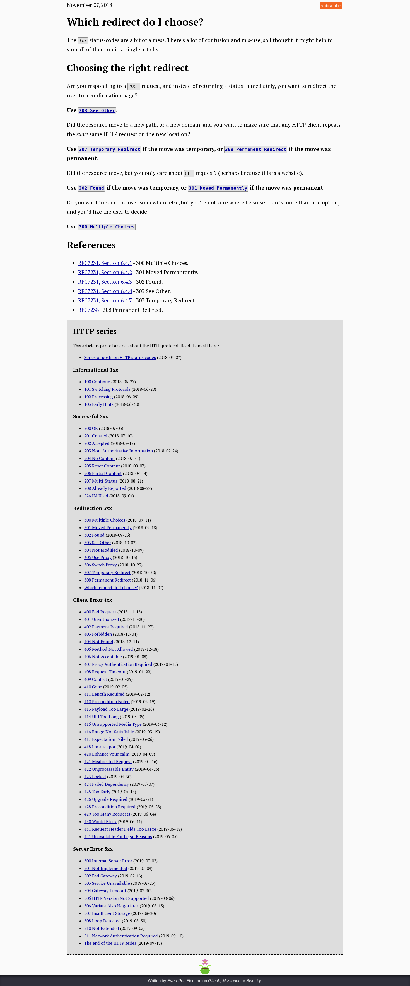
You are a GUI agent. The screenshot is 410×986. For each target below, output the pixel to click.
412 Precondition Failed (107, 701)
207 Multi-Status (100, 481)
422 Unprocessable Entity (109, 769)
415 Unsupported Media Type (113, 724)
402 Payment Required (106, 627)
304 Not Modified (101, 550)
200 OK (91, 428)
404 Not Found (98, 641)
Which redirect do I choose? (111, 587)
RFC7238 (88, 309)
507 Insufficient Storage (107, 913)
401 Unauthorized (101, 619)
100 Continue (97, 381)
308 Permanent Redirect (107, 580)
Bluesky (253, 980)
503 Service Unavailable (107, 883)
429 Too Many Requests (107, 814)
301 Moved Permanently (108, 527)
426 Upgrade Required (105, 799)
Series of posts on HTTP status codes (120, 357)
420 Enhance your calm (106, 754)
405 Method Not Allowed (108, 649)
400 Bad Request (100, 611)
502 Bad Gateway (100, 876)
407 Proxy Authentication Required (118, 664)
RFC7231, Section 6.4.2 (105, 272)
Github (214, 980)
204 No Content (99, 458)
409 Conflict (95, 679)
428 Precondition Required (110, 806)
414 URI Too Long (101, 716)
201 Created (95, 435)
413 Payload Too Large (106, 709)
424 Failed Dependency (106, 784)
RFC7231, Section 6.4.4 (105, 291)
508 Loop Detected (102, 921)
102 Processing (98, 396)
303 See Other (97, 542)
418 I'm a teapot (99, 746)
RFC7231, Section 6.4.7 (105, 300)
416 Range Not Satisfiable (109, 731)
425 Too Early (97, 791)
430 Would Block (100, 821)
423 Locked (95, 776)
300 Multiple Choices (104, 520)
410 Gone (93, 687)
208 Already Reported (105, 488)
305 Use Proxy (98, 557)
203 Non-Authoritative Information (118, 451)
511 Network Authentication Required (121, 936)
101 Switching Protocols (107, 389)
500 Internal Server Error (108, 861)
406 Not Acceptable (103, 656)
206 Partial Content (103, 473)
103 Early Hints (99, 404)
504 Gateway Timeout (105, 890)
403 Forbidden (98, 634)
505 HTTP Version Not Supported (116, 898)
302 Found (94, 535)
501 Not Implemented (105, 868)
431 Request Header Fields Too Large (120, 829)
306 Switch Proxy (100, 565)
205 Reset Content (102, 466)
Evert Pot (175, 980)
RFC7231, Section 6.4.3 (105, 281)
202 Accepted (97, 443)
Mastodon (231, 980)
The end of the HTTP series (110, 943)
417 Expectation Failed (106, 739)
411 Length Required (104, 694)
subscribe (331, 5)
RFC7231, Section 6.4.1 (105, 262)
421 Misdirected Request (108, 761)
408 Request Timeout (105, 671)
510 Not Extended (101, 928)
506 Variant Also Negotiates (111, 905)
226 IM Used (96, 495)
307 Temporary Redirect (107, 572)
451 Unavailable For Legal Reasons (118, 836)
